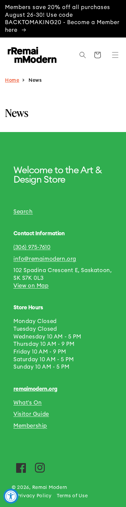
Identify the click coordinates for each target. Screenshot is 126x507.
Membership (30, 426)
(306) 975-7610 (31, 247)
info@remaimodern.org (44, 259)
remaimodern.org (35, 389)
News (35, 80)
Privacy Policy (34, 496)
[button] (113, 55)
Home (12, 80)
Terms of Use (72, 496)
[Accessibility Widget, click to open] (10, 496)
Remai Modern (49, 487)
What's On (27, 402)
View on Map (31, 286)
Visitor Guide (31, 414)
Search (23, 211)
